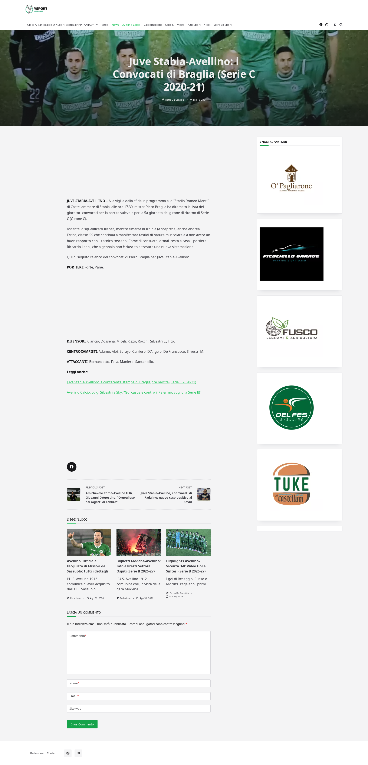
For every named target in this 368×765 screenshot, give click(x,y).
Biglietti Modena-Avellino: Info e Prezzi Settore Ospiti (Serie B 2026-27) (138, 566)
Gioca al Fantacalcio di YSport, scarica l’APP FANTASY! (60, 25)
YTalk (207, 25)
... (97, 589)
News (115, 25)
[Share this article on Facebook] (71, 467)
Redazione (75, 598)
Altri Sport (194, 25)
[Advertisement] (139, 165)
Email (74, 696)
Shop (105, 25)
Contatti (52, 753)
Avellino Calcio (131, 25)
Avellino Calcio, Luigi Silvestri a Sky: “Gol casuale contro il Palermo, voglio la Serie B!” (134, 392)
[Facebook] (320, 25)
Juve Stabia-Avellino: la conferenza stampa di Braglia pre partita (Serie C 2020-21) (131, 382)
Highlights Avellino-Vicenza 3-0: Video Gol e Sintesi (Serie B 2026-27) (186, 566)
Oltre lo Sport (223, 25)
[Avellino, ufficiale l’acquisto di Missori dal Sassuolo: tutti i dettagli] (89, 542)
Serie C (169, 25)
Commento (77, 636)
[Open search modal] (340, 25)
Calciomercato (153, 25)
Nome (74, 683)
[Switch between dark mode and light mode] (335, 25)
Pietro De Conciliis (174, 99)
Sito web (75, 708)
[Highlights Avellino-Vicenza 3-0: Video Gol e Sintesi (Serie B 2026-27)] (188, 542)
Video (180, 25)
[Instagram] (326, 25)
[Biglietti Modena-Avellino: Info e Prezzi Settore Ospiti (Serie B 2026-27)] (138, 542)
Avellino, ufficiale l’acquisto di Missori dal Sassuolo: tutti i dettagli (87, 566)
